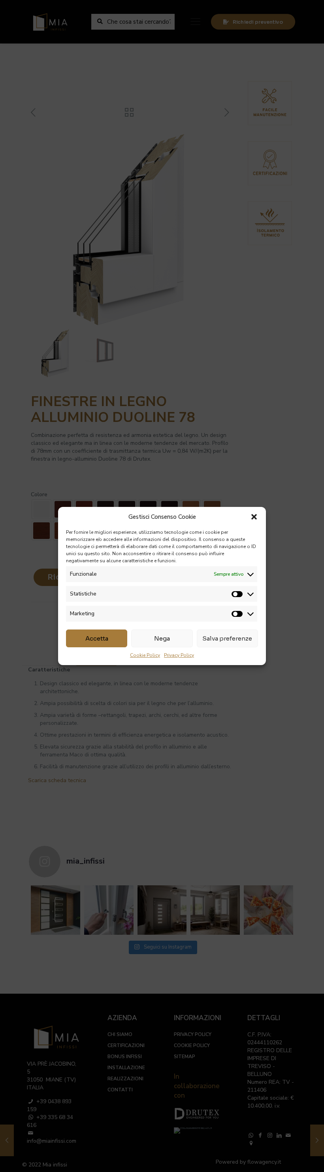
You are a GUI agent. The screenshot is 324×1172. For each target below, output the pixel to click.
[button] (254, 517)
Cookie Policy (145, 655)
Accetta (96, 638)
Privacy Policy (179, 655)
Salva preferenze (227, 638)
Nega (162, 638)
